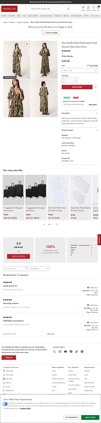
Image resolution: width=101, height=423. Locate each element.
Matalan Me (10, 391)
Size (63, 65)
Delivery (8, 383)
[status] (69, 80)
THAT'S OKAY (90, 417)
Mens (86, 375)
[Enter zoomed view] (27, 44)
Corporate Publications (59, 383)
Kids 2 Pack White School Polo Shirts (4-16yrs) (57, 209)
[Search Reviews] (26, 268)
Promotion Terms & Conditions (74, 380)
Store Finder (9, 371)
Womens (87, 371)
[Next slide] (56, 224)
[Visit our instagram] (60, 351)
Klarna (70, 393)
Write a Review (67, 56)
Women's (12, 22)
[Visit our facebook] (71, 351)
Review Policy (72, 375)
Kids (85, 379)
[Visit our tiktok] (76, 351)
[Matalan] (9, 9)
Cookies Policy (25, 408)
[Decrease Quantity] (64, 80)
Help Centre (9, 375)
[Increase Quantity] (75, 80)
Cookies (70, 371)
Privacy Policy (72, 389)
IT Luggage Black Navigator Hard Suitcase (13, 209)
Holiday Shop (88, 391)
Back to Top (50, 334)
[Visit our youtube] (65, 351)
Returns (8, 387)
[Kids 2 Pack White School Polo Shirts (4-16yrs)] (58, 190)
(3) (62, 53)
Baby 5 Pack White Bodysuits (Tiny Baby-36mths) (80, 209)
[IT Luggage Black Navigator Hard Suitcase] (13, 190)
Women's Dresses (23, 22)
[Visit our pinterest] (82, 351)
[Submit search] (68, 9)
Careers (54, 375)
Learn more (93, 105)
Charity (54, 387)
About (54, 371)
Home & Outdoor (89, 387)
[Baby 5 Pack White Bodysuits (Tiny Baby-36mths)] (81, 190)
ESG (53, 391)
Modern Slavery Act (58, 379)
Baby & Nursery (89, 383)
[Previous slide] (44, 224)
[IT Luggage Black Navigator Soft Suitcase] (36, 190)
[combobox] (80, 70)
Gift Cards (9, 379)
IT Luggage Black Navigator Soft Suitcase (35, 209)
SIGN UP (8, 357)
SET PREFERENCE (71, 417)
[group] (10, 216)
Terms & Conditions (74, 385)
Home (5, 22)
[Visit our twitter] (54, 351)
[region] (50, 408)
